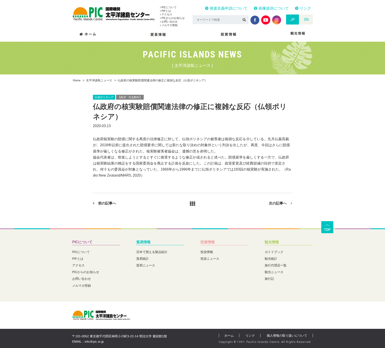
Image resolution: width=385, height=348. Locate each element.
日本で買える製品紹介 (152, 252)
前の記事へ (107, 203)
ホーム (229, 335)
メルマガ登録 (169, 25)
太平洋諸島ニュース (99, 80)
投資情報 (208, 242)
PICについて (169, 7)
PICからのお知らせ (173, 18)
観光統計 (271, 258)
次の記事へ (278, 203)
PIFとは (166, 10)
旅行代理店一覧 (276, 265)
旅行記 (269, 278)
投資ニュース (210, 258)
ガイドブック (274, 252)
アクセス (166, 14)
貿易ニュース (145, 265)
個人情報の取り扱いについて (287, 335)
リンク (305, 8)
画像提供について (273, 8)
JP (292, 19)
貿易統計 (142, 258)
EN (306, 19)
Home (76, 80)
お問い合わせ (169, 21)
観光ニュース (274, 272)
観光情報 (272, 242)
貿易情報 (143, 242)
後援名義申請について (228, 8)
